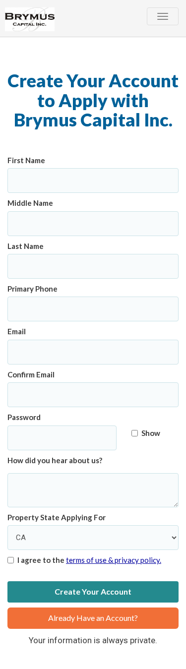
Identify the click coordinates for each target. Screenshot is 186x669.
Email (16, 331)
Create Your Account (93, 591)
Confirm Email (31, 374)
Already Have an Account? (93, 617)
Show (150, 432)
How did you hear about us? (54, 460)
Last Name (25, 246)
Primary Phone (32, 288)
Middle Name (30, 202)
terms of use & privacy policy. (113, 559)
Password (24, 417)
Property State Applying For (56, 517)
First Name (26, 160)
